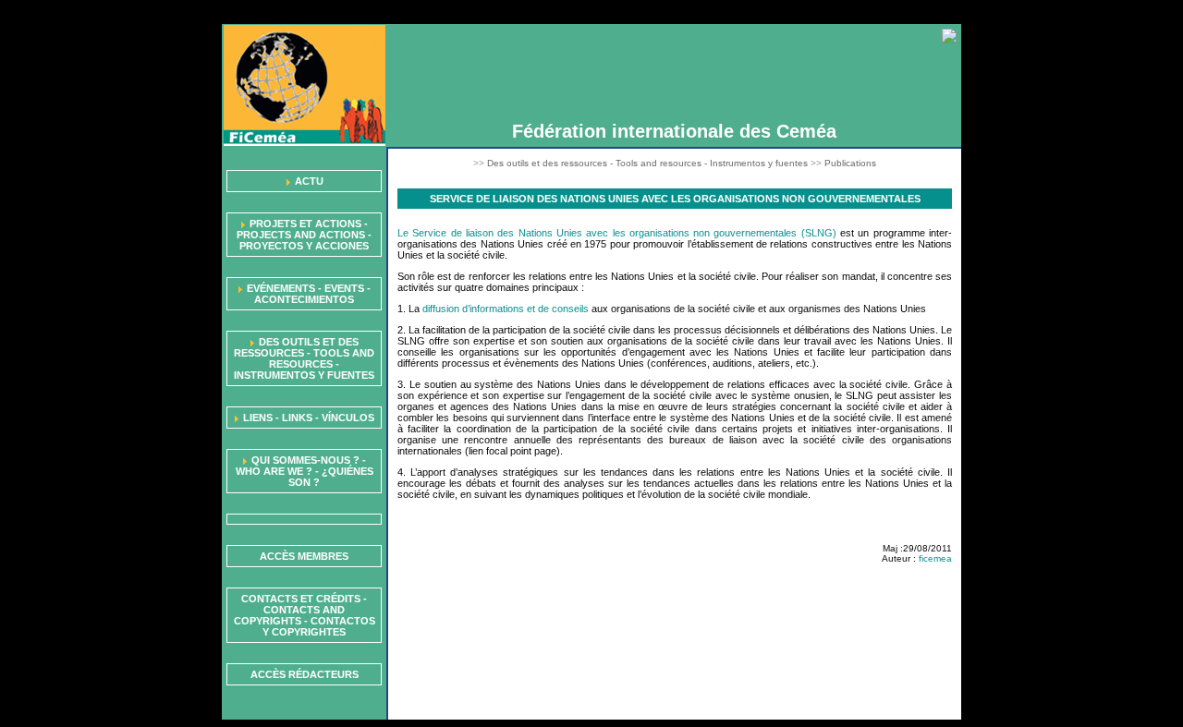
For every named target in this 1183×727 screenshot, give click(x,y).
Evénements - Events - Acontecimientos (309, 294)
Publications (850, 163)
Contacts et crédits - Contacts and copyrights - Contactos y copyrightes (304, 615)
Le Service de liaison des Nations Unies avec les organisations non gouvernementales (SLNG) (616, 232)
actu (309, 181)
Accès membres (304, 556)
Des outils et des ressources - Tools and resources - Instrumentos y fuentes (304, 358)
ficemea (935, 558)
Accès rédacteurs (304, 674)
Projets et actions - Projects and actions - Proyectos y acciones (304, 234)
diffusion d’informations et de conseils (505, 308)
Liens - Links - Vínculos (308, 417)
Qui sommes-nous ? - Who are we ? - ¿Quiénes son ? (304, 471)
